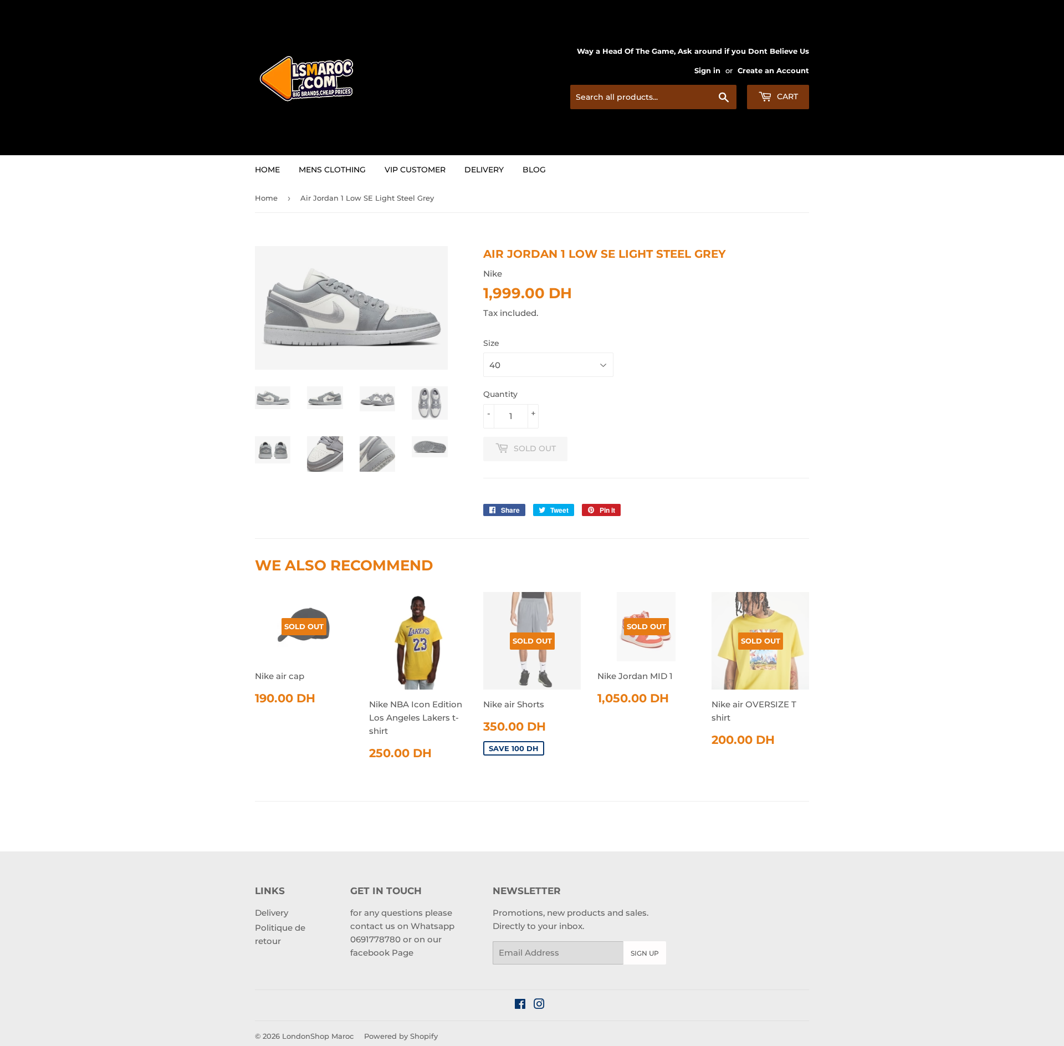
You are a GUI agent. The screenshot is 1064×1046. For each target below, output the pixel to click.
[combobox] (653, 97)
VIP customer (415, 170)
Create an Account (773, 71)
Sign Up (645, 953)
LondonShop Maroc (318, 1036)
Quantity (500, 394)
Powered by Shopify (401, 1036)
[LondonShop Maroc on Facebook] (520, 1005)
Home (267, 170)
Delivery (484, 170)
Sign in (707, 71)
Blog (534, 170)
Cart (786, 96)
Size (491, 343)
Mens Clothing (332, 170)
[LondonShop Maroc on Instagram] (539, 1005)
